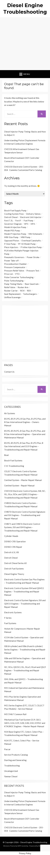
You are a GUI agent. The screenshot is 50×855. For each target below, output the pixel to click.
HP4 (33, 224)
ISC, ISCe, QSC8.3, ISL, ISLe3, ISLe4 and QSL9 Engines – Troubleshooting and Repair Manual (25, 670)
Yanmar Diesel (10, 776)
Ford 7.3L (8, 220)
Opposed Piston (11, 240)
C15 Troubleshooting (14, 466)
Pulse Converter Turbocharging (18, 277)
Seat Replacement (12, 294)
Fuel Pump (28, 220)
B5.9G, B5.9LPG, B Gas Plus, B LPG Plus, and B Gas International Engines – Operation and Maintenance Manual (24, 434)
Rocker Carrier (11, 290)
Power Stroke (33, 257)
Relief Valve (9, 287)
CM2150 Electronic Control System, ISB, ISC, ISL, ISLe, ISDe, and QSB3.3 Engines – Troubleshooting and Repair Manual (25, 494)
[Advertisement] (25, 44)
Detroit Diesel (11, 217)
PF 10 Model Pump (27, 244)
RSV (29, 290)
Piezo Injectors (11, 247)
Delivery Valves (33, 214)
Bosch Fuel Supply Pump (15, 210)
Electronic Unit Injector (31, 217)
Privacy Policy (25, 853)
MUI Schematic (35, 234)
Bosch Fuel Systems (13, 460)
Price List (8, 274)
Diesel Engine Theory (14, 574)
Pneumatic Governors (14, 257)
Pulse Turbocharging (13, 280)
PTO (17, 274)
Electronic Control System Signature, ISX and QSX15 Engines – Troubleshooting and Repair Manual (25, 603)
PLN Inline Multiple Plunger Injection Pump (21, 252)
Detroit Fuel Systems (14, 568)
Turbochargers (30, 294)
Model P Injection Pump (15, 234)
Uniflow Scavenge (12, 297)
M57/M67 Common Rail (15, 714)
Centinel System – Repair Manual (19, 485)
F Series (8, 618)
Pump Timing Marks (13, 284)
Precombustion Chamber (15, 264)
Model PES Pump (12, 230)
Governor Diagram (13, 224)
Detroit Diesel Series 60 (15, 563)
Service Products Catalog (16, 754)
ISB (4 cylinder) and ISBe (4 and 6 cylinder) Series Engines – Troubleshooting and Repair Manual (24, 649)
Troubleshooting (12, 765)
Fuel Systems (10, 623)
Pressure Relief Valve (14, 270)
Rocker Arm (23, 287)
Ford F (18, 220)
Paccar (7, 749)
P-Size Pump (10, 244)
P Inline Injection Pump (31, 247)
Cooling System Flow (14, 214)
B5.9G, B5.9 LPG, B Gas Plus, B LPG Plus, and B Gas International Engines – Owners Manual (25, 422)
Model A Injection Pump (15, 227)
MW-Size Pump (11, 237)
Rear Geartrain (32, 284)
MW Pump (25, 237)
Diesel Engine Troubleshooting (33, 842)
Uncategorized (11, 771)
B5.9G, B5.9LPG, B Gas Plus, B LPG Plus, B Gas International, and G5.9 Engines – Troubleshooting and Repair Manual (23, 446)
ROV (22, 290)
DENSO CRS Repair (13, 547)
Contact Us (9, 371)
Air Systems (9, 413)
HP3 (26, 224)
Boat (6, 455)
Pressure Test (32, 270)
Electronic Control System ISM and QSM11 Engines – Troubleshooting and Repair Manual (24, 591)
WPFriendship (23, 846)
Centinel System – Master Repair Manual (23, 480)
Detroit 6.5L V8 (11, 552)
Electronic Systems (13, 612)
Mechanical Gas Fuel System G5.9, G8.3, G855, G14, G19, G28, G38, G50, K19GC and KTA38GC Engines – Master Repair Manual (24, 723)
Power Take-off (11, 260)
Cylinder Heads (11, 536)
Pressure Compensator (14, 267)
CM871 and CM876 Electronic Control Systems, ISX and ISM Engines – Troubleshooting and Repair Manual (22, 527)
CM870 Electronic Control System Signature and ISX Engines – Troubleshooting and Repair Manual (24, 515)
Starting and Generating (15, 760)
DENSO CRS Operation (15, 541)
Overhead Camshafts (31, 240)
